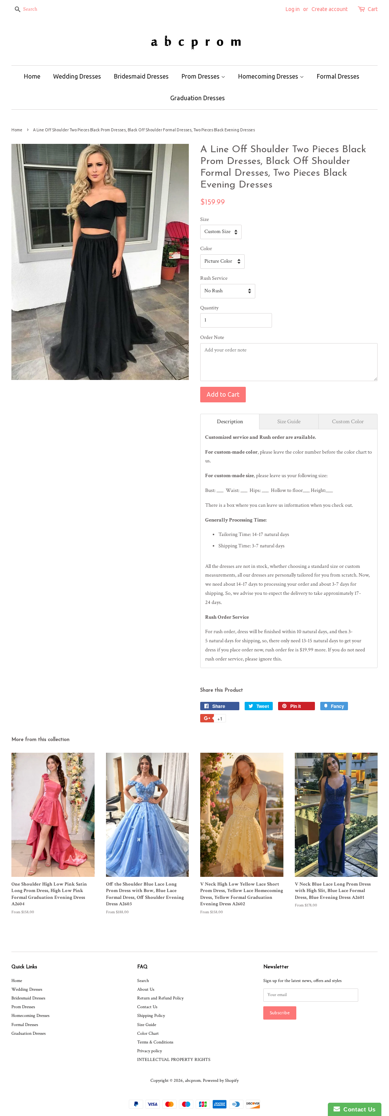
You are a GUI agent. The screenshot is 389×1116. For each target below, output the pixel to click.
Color (206, 248)
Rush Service (214, 278)
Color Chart (148, 1033)
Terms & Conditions (155, 1042)
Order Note (212, 337)
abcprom (193, 1080)
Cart (373, 9)
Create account (330, 9)
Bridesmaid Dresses (141, 76)
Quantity (209, 307)
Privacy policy (149, 1051)
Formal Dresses (338, 76)
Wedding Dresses (77, 76)
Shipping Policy (151, 1015)
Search (143, 981)
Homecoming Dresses (269, 76)
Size (204, 219)
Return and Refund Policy (160, 998)
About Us (145, 989)
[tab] (229, 421)
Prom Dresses (201, 76)
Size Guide (146, 1025)
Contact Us (147, 1007)
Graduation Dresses (197, 98)
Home (32, 76)
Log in (293, 9)
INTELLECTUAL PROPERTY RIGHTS (173, 1059)
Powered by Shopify (221, 1080)
